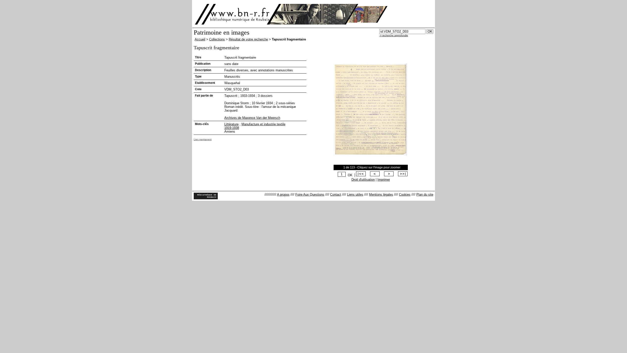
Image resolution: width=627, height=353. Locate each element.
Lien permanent (203, 139)
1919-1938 (231, 128)
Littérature (231, 124)
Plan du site (424, 194)
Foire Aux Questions (309, 194)
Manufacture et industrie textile (263, 124)
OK (350, 175)
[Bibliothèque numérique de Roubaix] (232, 14)
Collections (217, 39)
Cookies (404, 194)
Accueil (200, 39)
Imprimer (383, 179)
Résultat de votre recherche (248, 39)
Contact (335, 194)
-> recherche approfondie (393, 35)
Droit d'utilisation (363, 179)
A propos (283, 194)
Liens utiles (355, 194)
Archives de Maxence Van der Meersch (252, 118)
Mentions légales (381, 194)
